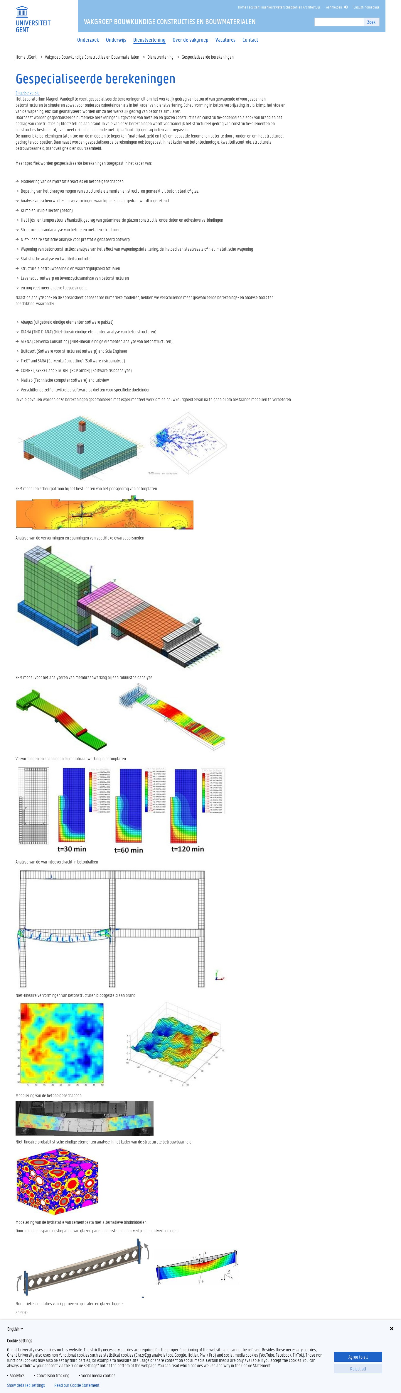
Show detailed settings (26, 1385)
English (13, 1329)
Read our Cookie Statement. (77, 1385)
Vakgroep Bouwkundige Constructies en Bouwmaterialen (92, 57)
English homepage (366, 6)
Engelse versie (28, 92)
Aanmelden (334, 6)
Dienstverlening (160, 57)
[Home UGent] (33, 15)
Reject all (358, 1368)
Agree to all (358, 1357)
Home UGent (26, 57)
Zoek (371, 22)
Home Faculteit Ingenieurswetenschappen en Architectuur (279, 6)
